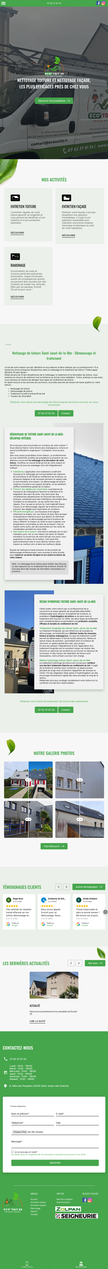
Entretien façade (38, 1205)
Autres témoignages (86, 887)
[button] (3, 912)
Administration (63, 1202)
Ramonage (35, 1208)
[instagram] (103, 4)
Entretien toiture (38, 1202)
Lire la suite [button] (12, 918)
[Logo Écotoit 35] (54, 67)
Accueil (8, 344)
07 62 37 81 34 (54, 3)
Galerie (34, 1211)
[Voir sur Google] (8, 900)
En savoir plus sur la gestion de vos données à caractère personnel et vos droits (48, 1154)
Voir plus (92, 963)
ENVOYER (55, 1163)
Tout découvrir (52, 846)
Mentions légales (65, 1199)
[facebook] (98, 4)
